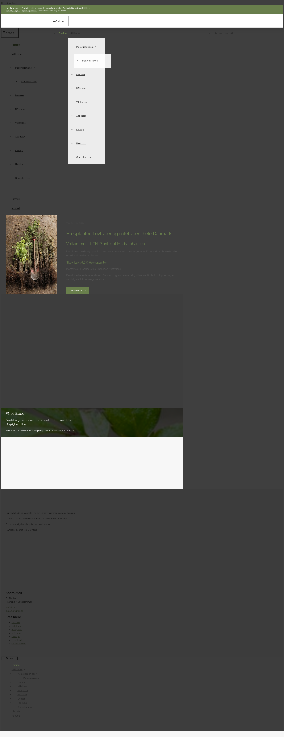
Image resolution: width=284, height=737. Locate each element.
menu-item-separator (106, 33)
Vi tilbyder (75, 33)
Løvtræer (80, 74)
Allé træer (81, 116)
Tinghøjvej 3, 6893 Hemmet (33, 8)
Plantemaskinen (90, 61)
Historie (217, 33)
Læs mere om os (78, 290)
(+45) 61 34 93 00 (13, 8)
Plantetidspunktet (84, 47)
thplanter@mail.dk (53, 8)
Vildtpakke (81, 102)
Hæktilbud (81, 143)
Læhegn (80, 129)
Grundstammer (83, 157)
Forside (62, 33)
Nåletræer (81, 88)
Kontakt (229, 33)
